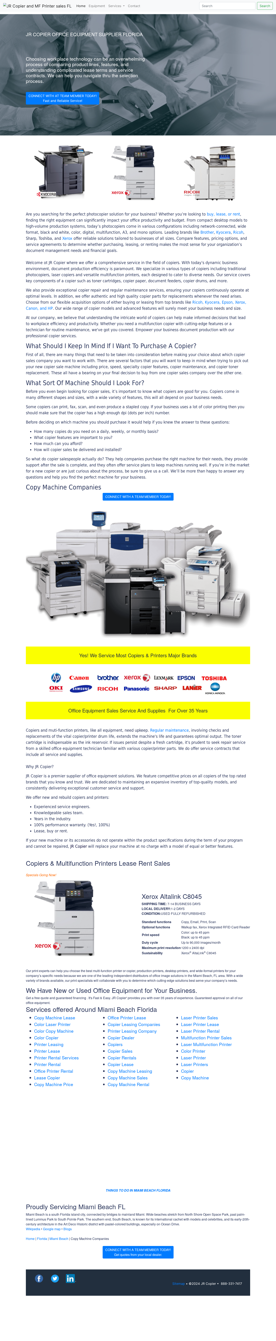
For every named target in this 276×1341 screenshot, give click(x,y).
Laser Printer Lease (200, 1024)
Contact (134, 6)
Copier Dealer (121, 1038)
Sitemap (178, 1284)
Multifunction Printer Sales (206, 1038)
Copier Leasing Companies (134, 1024)
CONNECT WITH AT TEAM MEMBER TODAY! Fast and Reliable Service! (62, 98)
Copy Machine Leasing (130, 1071)
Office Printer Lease (127, 1017)
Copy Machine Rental (128, 1084)
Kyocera (223, 232)
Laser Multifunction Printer (206, 1044)
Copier (187, 1071)
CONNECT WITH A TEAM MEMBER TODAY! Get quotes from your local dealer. (138, 1252)
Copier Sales (120, 1051)
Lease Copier (47, 1078)
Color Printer (193, 1051)
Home (81, 6)
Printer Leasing (48, 1044)
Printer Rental (47, 1064)
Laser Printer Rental (200, 1031)
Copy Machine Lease (54, 1017)
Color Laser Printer (52, 1024)
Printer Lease (47, 1051)
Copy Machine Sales (128, 1078)
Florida (42, 1238)
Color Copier (46, 1038)
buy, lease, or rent (223, 214)
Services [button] (115, 6)
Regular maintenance (169, 730)
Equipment (97, 6)
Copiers (115, 1044)
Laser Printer (193, 1058)
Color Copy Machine (54, 1031)
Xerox (67, 238)
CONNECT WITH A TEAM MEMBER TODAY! (138, 496)
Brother (207, 232)
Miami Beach (59, 1238)
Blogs (67, 1229)
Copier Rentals (122, 1058)
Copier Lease (121, 1064)
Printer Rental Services (56, 1058)
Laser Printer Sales (199, 1017)
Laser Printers (194, 1064)
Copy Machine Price (53, 1084)
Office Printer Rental (53, 1071)
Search (265, 6)
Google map (52, 1229)
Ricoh (238, 232)
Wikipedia (33, 1229)
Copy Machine (195, 1078)
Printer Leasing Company (132, 1031)
